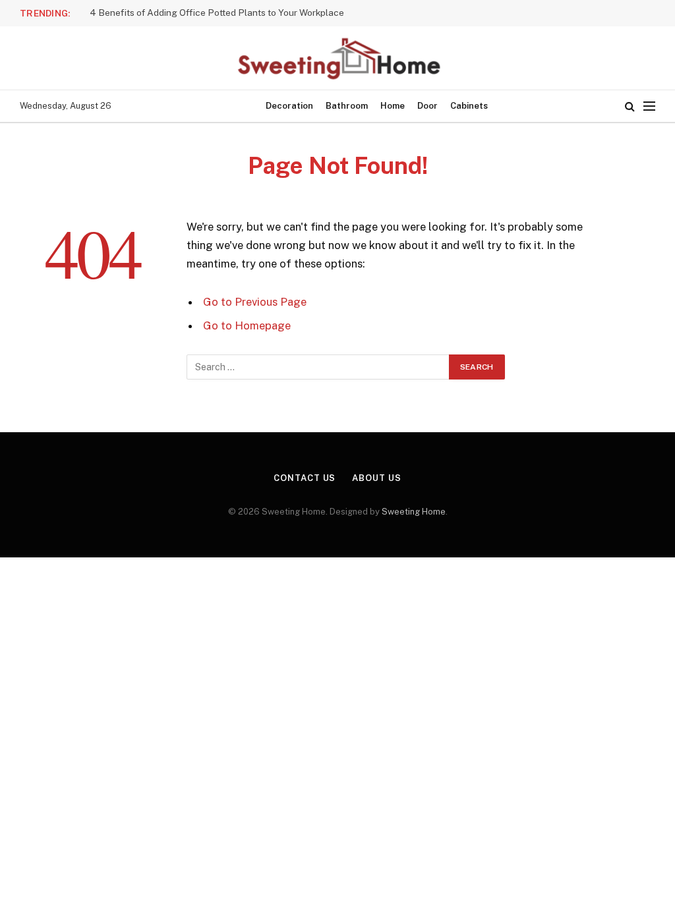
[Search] (629, 106)
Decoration (289, 106)
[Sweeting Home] (337, 58)
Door (427, 106)
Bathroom (347, 106)
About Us (376, 478)
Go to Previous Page (255, 301)
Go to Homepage (247, 325)
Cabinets (469, 106)
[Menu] (649, 106)
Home (392, 106)
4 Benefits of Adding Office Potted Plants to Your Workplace (217, 12)
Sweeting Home (414, 512)
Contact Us (305, 478)
